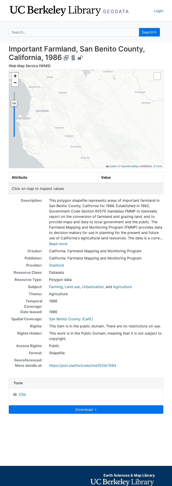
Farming (56, 286)
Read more (58, 244)
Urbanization (93, 286)
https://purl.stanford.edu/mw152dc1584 (82, 365)
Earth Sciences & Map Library (129, 475)
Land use (72, 286)
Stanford (56, 265)
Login (158, 10)
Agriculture (122, 286)
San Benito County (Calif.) (71, 319)
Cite (22, 394)
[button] (15, 76)
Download (84, 409)
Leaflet (113, 166)
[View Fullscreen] (157, 76)
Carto (159, 166)
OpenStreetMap (129, 166)
